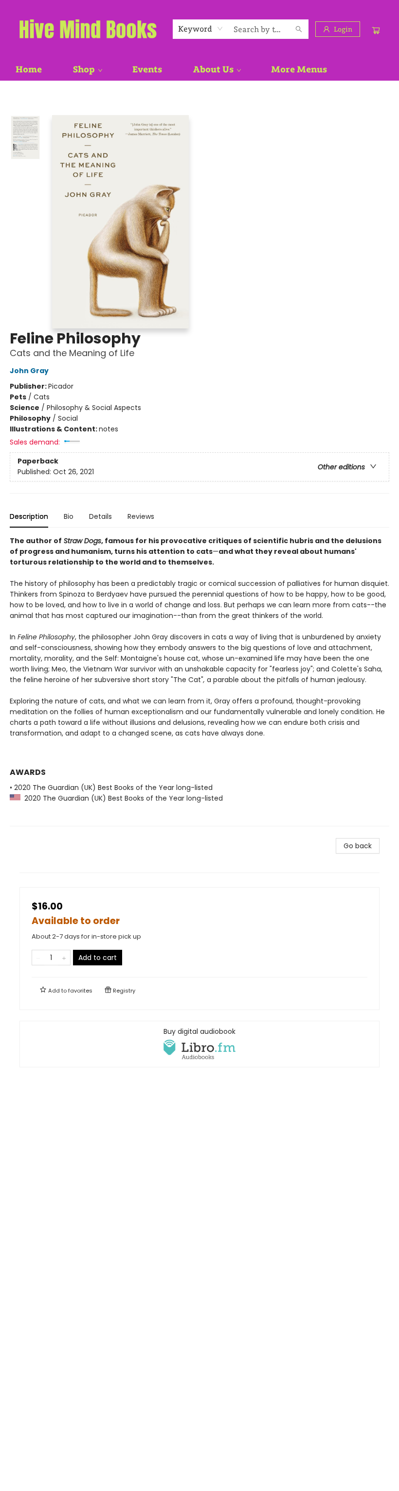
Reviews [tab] (140, 516)
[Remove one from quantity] (38, 957)
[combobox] (201, 28)
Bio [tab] (68, 516)
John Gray (29, 371)
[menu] (199, 69)
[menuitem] (28, 69)
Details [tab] (100, 516)
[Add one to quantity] (64, 957)
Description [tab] (29, 516)
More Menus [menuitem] (299, 69)
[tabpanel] (199, 680)
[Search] (298, 29)
